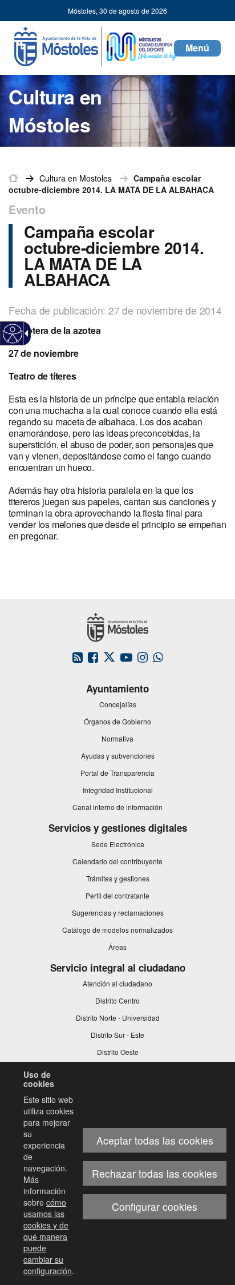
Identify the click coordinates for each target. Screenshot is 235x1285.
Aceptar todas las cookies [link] (154, 1140)
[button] (197, 48)
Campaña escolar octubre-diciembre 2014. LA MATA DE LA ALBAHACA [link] (111, 183)
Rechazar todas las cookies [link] (154, 1173)
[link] (13, 333)
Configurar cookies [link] (154, 1206)
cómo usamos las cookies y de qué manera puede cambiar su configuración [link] (47, 1236)
